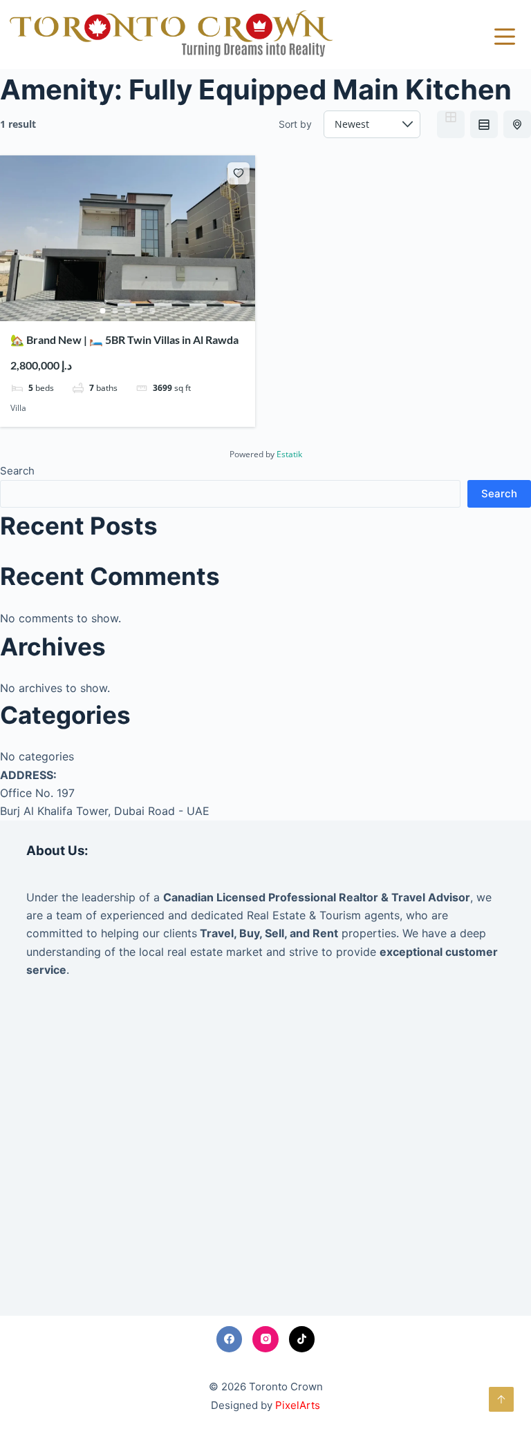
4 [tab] (140, 311)
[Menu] (504, 36)
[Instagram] (265, 1339)
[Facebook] (229, 1339)
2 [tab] (115, 311)
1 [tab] (103, 311)
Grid (451, 124)
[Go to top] (501, 1399)
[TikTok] (302, 1339)
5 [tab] (153, 311)
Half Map (517, 124)
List (484, 124)
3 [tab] (128, 311)
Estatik (289, 454)
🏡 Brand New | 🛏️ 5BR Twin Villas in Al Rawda (124, 339)
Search (17, 470)
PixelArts (297, 1405)
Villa (18, 408)
